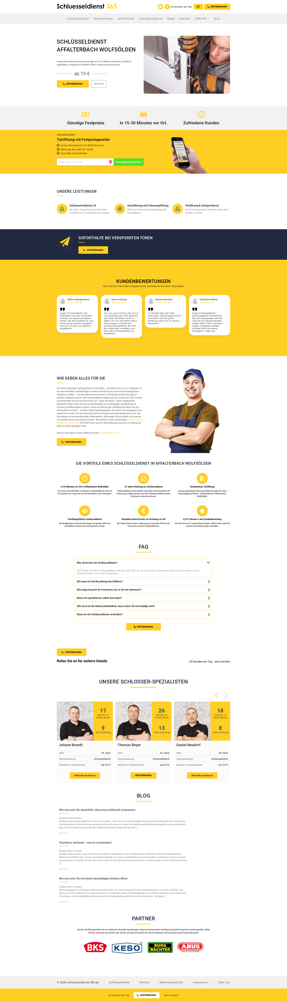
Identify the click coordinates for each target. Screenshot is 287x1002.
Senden (143, 535)
